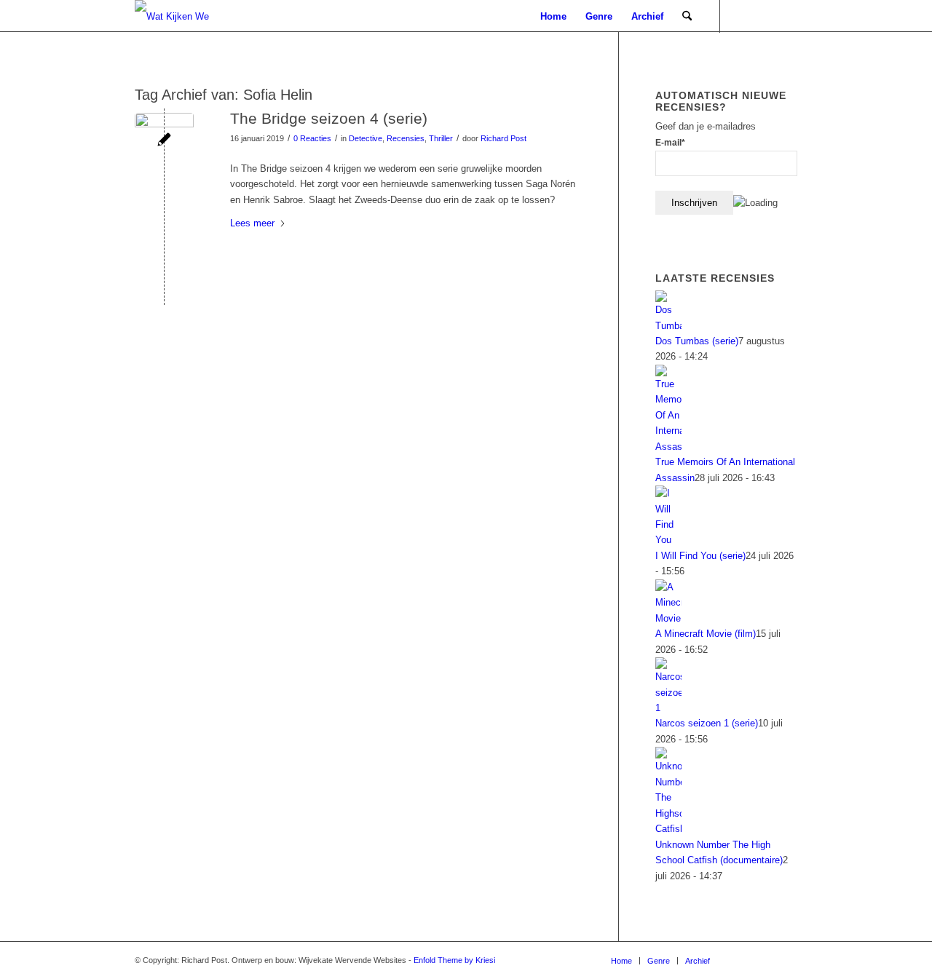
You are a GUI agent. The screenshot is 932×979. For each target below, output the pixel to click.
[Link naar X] (786, 16)
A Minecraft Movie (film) (705, 633)
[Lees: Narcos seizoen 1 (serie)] (668, 707)
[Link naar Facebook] (764, 16)
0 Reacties (312, 138)
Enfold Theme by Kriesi (454, 960)
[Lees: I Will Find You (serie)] (668, 539)
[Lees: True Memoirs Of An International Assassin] (668, 446)
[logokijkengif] (184, 16)
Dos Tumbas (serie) (696, 341)
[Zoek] (687, 16)
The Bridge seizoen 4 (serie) (328, 118)
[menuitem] (553, 16)
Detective (365, 138)
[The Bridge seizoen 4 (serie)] (164, 142)
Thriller (441, 138)
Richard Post (503, 138)
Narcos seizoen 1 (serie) (706, 723)
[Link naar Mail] (743, 16)
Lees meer (252, 223)
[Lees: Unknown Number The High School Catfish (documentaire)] (668, 828)
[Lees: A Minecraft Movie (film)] (668, 618)
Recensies (405, 138)
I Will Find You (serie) (700, 555)
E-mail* (670, 143)
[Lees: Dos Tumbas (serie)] (668, 325)
